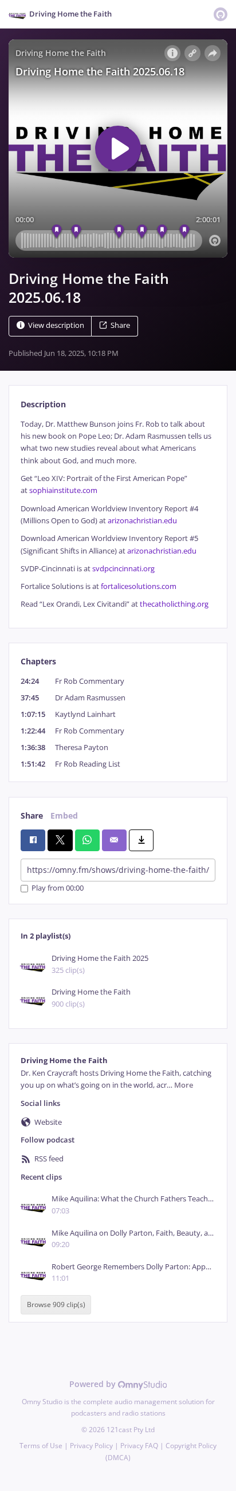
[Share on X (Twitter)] (60, 840)
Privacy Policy (91, 1445)
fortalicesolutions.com (138, 586)
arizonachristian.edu (142, 521)
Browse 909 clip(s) (56, 1304)
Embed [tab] (64, 815)
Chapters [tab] (38, 661)
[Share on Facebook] (33, 840)
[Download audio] (141, 840)
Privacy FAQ (139, 1445)
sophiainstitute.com (63, 490)
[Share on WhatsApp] (87, 840)
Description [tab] (43, 404)
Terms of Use (40, 1445)
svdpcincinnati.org (123, 569)
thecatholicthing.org (174, 604)
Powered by (93, 1383)
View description (56, 325)
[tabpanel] (118, 514)
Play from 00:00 (58, 888)
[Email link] (114, 840)
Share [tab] (32, 815)
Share (120, 325)
